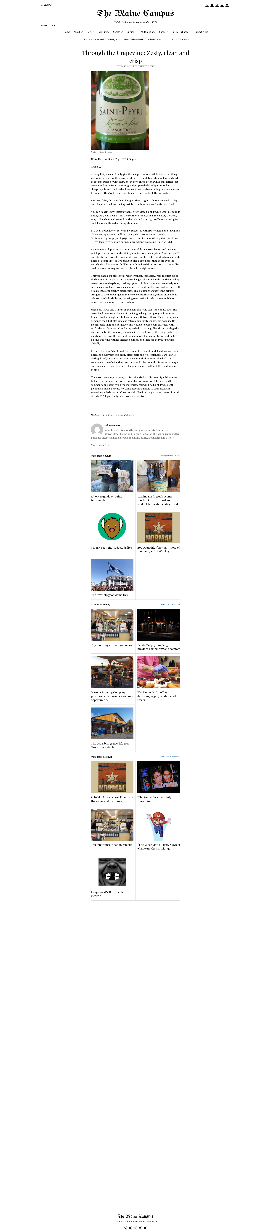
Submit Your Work (179, 39)
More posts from (100, 445)
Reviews (130, 415)
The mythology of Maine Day (109, 595)
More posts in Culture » (170, 455)
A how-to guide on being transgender (106, 498)
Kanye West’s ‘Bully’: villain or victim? (110, 894)
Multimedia (147, 31)
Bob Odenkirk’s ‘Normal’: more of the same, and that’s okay (158, 549)
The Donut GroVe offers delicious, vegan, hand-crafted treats (156, 696)
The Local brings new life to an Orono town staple (110, 745)
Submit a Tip (201, 31)
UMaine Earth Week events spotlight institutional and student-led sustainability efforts (158, 500)
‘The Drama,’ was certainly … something (155, 799)
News (90, 31)
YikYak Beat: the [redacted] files (111, 547)
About (77, 31)
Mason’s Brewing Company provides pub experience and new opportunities (112, 696)
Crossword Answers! (93, 39)
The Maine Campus (135, 14)
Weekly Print (114, 39)
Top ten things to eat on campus (112, 645)
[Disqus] (135, 942)
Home (67, 31)
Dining (117, 415)
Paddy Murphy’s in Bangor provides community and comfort (158, 647)
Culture (103, 31)
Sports (116, 31)
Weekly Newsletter (134, 39)
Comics (163, 31)
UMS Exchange (181, 31)
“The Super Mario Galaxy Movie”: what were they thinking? (158, 846)
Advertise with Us (157, 39)
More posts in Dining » (170, 604)
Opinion (130, 31)
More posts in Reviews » (170, 756)
